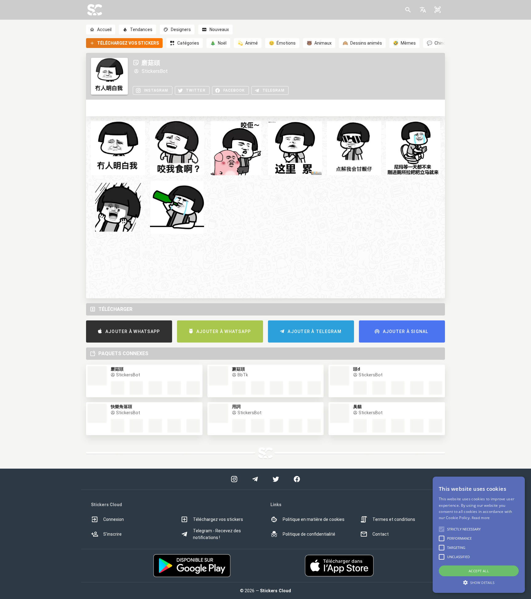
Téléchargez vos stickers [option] (218, 519)
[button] (422, 9)
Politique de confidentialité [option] (309, 534)
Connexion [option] (113, 519)
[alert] (479, 535)
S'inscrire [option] (112, 534)
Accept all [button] (479, 571)
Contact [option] (380, 534)
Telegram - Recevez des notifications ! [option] (217, 534)
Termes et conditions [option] (393, 519)
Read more (481, 517)
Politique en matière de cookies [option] (313, 519)
